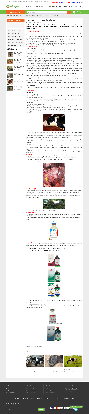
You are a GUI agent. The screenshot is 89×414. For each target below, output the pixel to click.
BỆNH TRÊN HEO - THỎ (13, 33)
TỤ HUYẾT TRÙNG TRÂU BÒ (36, 346)
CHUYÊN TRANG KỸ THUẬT (40, 6)
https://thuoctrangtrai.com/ (76, 404)
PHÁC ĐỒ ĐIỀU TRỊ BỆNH (54, 6)
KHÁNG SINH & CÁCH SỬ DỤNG (15, 23)
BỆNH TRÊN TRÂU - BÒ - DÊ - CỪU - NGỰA (35, 15)
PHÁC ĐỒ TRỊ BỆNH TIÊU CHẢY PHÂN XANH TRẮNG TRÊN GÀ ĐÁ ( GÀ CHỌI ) (18, 54)
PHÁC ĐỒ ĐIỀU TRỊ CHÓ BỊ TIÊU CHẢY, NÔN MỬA (18, 88)
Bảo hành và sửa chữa (50, 392)
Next (80, 364)
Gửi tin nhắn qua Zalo (76, 406)
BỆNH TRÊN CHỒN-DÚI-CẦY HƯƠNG (14, 46)
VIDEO (64, 6)
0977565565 (72, 391)
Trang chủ (8, 15)
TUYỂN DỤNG (78, 6)
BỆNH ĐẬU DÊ (48, 367)
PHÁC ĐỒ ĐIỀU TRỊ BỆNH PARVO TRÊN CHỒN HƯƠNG (18, 74)
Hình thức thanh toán (50, 390)
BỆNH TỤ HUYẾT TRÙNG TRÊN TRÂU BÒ (54, 15)
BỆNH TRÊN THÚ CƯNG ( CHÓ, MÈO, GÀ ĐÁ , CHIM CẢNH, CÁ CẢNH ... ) (15, 40)
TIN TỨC (70, 6)
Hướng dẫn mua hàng (50, 388)
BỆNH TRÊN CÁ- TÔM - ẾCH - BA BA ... (15, 43)
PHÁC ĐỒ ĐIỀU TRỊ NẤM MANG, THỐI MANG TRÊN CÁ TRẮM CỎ (19, 81)
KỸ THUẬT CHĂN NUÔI (13, 27)
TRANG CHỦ (28, 6)
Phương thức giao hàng (31, 390)
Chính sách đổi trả (30, 388)
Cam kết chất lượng (10, 392)
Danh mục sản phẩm (15, 12)
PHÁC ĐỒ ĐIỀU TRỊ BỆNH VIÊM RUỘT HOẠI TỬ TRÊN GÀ (18, 60)
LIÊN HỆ (81, 8)
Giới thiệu (8, 390)
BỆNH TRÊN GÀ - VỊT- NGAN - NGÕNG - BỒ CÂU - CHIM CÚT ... (15, 31)
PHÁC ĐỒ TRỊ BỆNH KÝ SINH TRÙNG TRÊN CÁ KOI (19, 67)
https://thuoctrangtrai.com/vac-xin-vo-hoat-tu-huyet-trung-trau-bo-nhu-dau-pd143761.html (47, 221)
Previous (27, 364)
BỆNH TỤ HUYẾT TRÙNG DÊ (32, 367)
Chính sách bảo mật (30, 392)
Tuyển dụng (9, 388)
